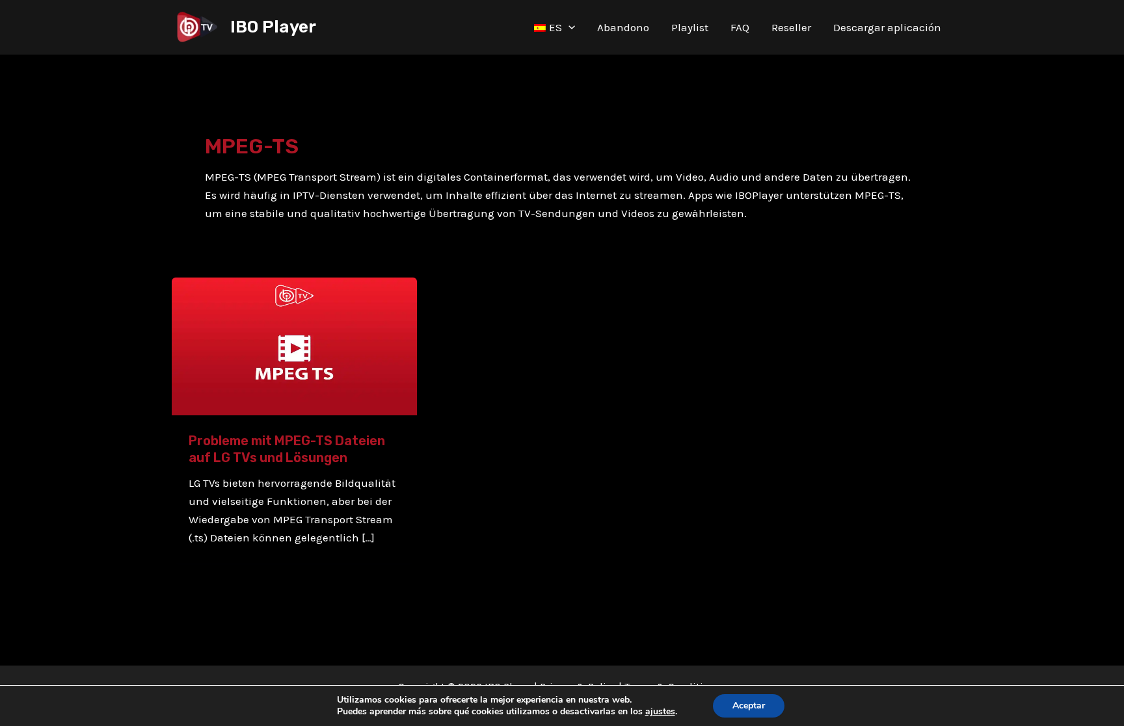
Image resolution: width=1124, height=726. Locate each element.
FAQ (739, 27)
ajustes (660, 712)
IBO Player (273, 27)
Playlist (689, 27)
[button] (568, 27)
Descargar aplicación (887, 27)
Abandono (623, 27)
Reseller (791, 27)
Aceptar (748, 705)
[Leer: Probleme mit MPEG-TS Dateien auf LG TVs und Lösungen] (294, 345)
